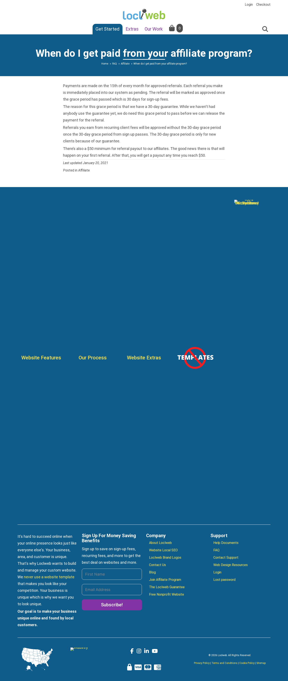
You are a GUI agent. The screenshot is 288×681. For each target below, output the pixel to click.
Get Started (108, 29)
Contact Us (157, 565)
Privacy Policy (202, 663)
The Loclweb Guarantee (167, 587)
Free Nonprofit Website (166, 594)
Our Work (154, 29)
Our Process (93, 358)
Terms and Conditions (224, 663)
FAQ (216, 550)
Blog (152, 572)
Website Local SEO (163, 550)
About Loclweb (160, 543)
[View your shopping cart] (172, 28)
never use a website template (49, 577)
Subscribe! (112, 604)
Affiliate (84, 170)
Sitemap (261, 663)
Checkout (263, 4)
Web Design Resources (230, 565)
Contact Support (225, 558)
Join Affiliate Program (165, 580)
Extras (132, 29)
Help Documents (225, 543)
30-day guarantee (163, 106)
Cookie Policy (246, 663)
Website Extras (144, 358)
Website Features (41, 358)
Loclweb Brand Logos (165, 558)
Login (249, 4)
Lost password (224, 580)
